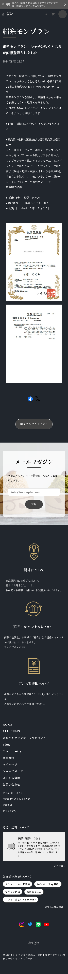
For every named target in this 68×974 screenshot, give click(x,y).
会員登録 (8, 758)
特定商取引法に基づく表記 (16, 799)
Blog (6, 744)
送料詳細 (58, 866)
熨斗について (9, 811)
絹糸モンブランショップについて (24, 738)
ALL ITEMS (11, 731)
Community (12, 751)
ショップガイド (13, 771)
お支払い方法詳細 (54, 907)
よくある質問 (11, 778)
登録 (34, 504)
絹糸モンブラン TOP (34, 424)
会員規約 (7, 805)
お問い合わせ (11, 784)
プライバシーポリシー (14, 793)
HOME (7, 724)
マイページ (10, 764)
